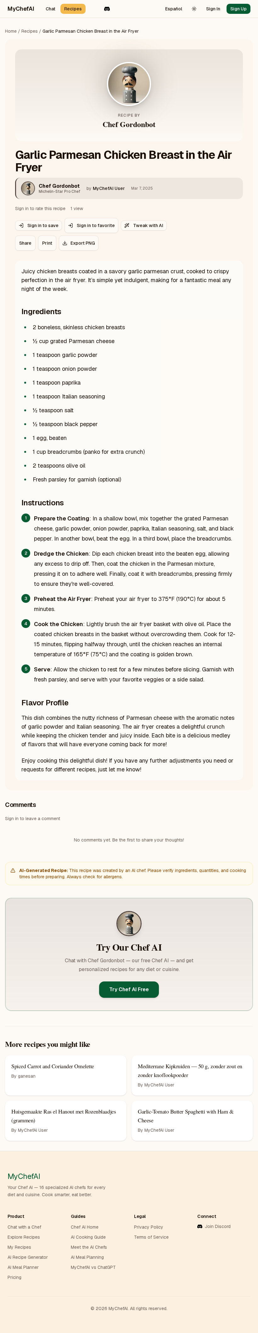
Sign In (213, 9)
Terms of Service (151, 1237)
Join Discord (218, 1226)
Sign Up (238, 9)
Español (173, 9)
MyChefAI (21, 8)
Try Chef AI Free (129, 989)
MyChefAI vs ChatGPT (93, 1267)
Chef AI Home (84, 1227)
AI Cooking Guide (88, 1237)
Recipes (73, 9)
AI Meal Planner (23, 1267)
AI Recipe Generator (28, 1257)
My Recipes (19, 1247)
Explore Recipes (24, 1237)
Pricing (14, 1277)
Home (11, 31)
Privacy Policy (148, 1227)
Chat (50, 9)
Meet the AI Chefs (89, 1247)
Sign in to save (43, 225)
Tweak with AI (148, 225)
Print (47, 243)
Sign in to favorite (96, 225)
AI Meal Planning (87, 1257)
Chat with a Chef (24, 1227)
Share (25, 243)
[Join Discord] (107, 8)
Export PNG (82, 243)
